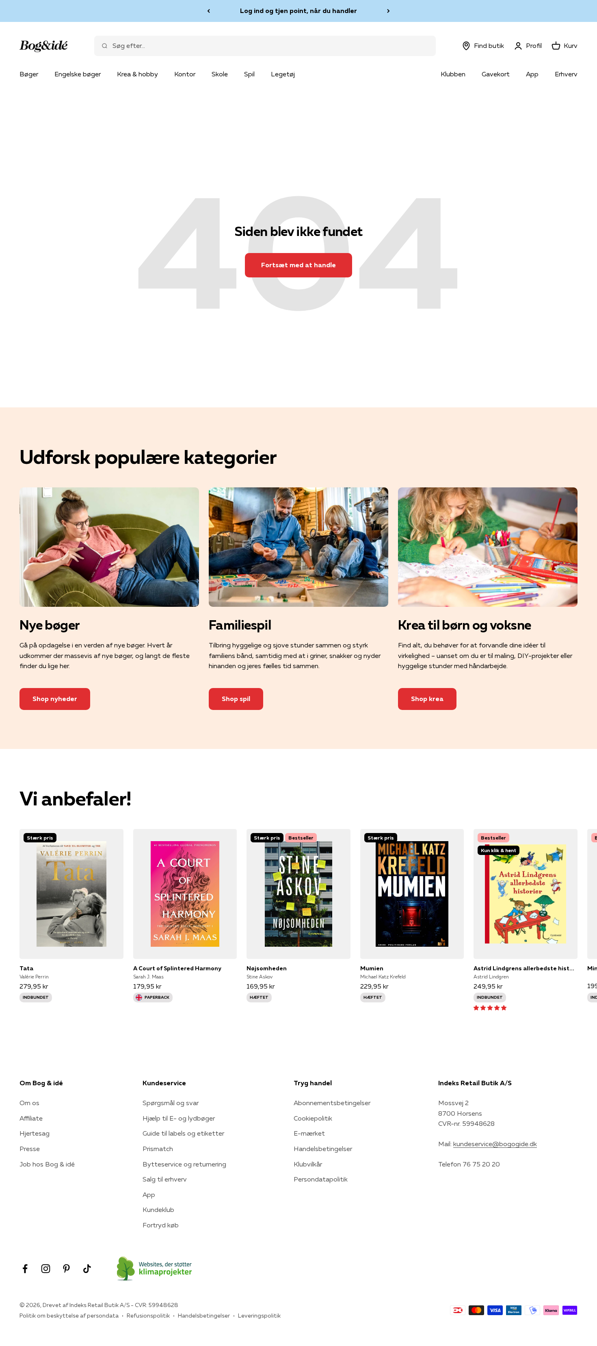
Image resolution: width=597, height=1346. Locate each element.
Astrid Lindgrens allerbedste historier (526, 968)
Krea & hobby (137, 74)
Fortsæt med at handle (298, 265)
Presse (29, 1149)
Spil (249, 74)
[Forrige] (208, 11)
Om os (29, 1103)
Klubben (453, 74)
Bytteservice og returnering (184, 1164)
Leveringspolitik (259, 1315)
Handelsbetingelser (323, 1149)
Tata (26, 968)
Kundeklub (158, 1209)
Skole (220, 74)
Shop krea (427, 699)
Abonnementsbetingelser (332, 1103)
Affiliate (31, 1118)
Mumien (371, 968)
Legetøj (283, 74)
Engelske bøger (77, 74)
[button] (490, 1007)
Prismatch (158, 1149)
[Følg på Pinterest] (66, 1268)
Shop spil (236, 699)
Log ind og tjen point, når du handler (298, 10)
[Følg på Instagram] (45, 1268)
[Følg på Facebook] (24, 1268)
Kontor (184, 74)
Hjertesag (34, 1133)
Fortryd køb (161, 1225)
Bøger (28, 74)
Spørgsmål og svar (171, 1103)
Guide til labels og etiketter (183, 1133)
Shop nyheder (54, 699)
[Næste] (388, 11)
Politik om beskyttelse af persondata (69, 1315)
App (532, 74)
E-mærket (309, 1133)
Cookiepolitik (313, 1118)
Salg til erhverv (165, 1179)
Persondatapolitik (321, 1179)
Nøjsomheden (267, 968)
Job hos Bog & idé (47, 1164)
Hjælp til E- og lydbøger (179, 1118)
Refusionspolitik (148, 1315)
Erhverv (566, 74)
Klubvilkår (308, 1164)
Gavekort (496, 74)
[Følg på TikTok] (87, 1268)
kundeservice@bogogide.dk (495, 1144)
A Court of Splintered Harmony (177, 968)
